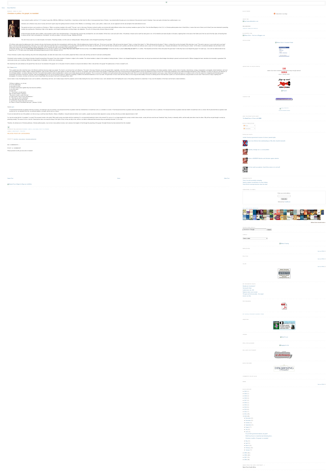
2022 (245, 391)
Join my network (283, 55)
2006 (245, 459)
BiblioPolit (281, 50)
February (248, 447)
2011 (245, 414)
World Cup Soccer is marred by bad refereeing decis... (259, 436)
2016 (245, 402)
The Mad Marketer (31, 139)
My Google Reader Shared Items (253, 314)
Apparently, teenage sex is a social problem (258, 149)
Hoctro (16, 139)
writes (15, 67)
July (247, 429)
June (247, 431)
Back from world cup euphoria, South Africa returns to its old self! (263, 167)
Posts (246, 125)
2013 (245, 409)
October (248, 422)
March (247, 445)
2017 (245, 400)
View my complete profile (250, 28)
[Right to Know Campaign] (284, 87)
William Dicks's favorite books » (318, 222)
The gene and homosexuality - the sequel (253, 294)
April (247, 443)
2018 (245, 398)
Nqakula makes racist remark (250, 292)
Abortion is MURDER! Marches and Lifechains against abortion (263, 158)
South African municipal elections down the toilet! (255, 184)
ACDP (39, 20)
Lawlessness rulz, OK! (248, 290)
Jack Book (22, 139)
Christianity (16, 131)
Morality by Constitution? (249, 286)
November (248, 420)
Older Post (226, 178)
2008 (245, 455)
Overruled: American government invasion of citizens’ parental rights (258, 137)
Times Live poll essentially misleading (252, 180)
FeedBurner (287, 201)
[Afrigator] (284, 90)
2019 (245, 396)
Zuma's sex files (247, 296)
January (248, 450)
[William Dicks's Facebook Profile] (284, 42)
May (247, 441)
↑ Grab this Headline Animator (284, 110)
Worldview (285, 52)
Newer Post (10, 178)
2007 (245, 457)
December (248, 418)
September (248, 425)
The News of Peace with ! (252, 118)
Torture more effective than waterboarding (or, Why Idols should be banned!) (266, 141)
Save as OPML (321, 251)
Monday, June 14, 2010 (29, 129)
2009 (245, 453)
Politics (22, 131)
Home (3, 7)
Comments (248, 128)
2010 (245, 416)
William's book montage (251, 208)
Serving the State (247, 288)
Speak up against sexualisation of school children (255, 182)
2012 (245, 411)
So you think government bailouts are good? (257, 433)
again (12, 107)
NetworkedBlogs (282, 47)
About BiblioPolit (11, 7)
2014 (245, 407)
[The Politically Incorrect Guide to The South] (292, 220)
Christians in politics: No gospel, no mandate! (23, 13)
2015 (245, 405)
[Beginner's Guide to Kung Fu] (289, 212)
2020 (245, 393)
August (247, 427)
